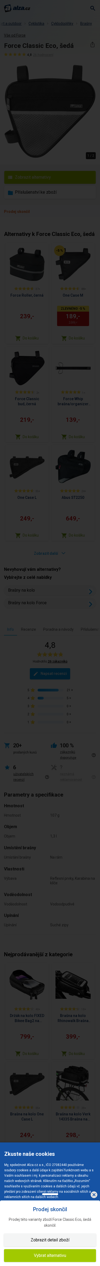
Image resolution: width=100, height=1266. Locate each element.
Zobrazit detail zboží (50, 1239)
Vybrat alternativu (50, 1255)
